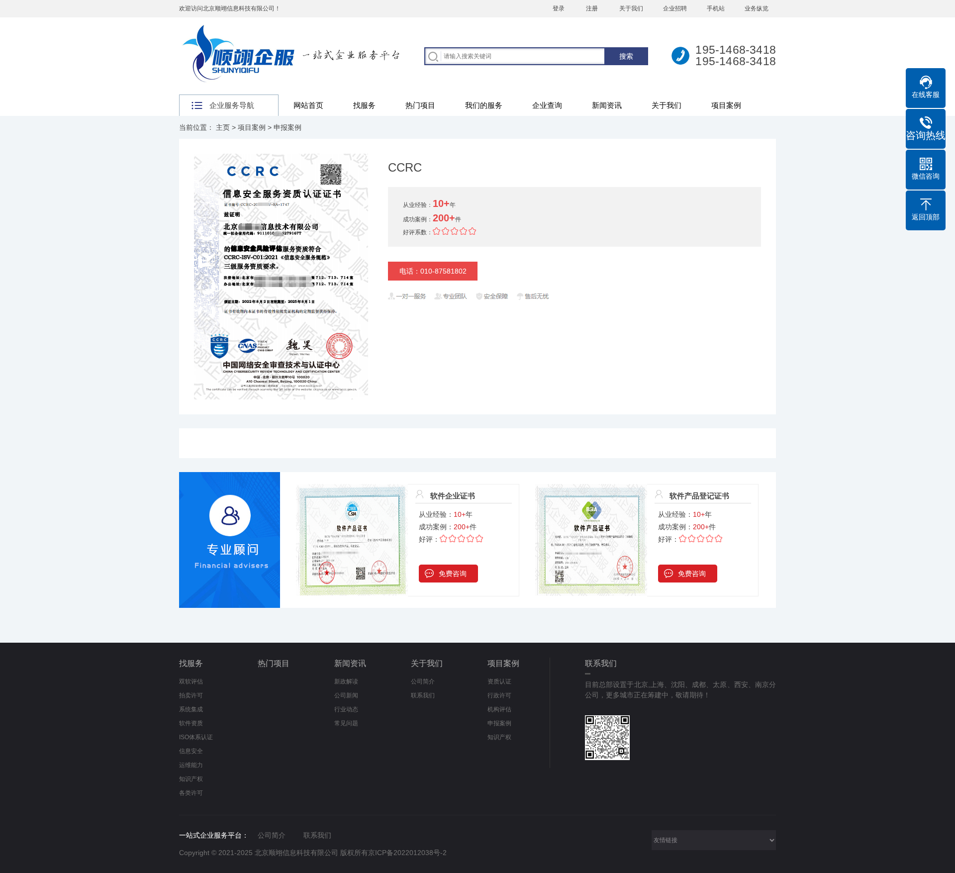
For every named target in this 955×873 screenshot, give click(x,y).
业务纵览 (756, 8)
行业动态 (346, 709)
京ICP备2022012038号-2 (407, 853)
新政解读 (346, 681)
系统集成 (191, 709)
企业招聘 (675, 8)
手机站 (716, 8)
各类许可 (191, 792)
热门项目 (420, 105)
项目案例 (726, 105)
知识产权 (191, 779)
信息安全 (191, 751)
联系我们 (423, 695)
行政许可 (499, 695)
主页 (223, 127)
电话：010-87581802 (433, 271)
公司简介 (423, 681)
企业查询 (547, 105)
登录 (559, 8)
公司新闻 (346, 695)
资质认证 (499, 681)
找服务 (364, 105)
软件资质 (191, 723)
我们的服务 (483, 105)
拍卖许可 (191, 695)
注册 (592, 8)
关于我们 (631, 8)
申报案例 (287, 127)
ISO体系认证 (196, 737)
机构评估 (499, 709)
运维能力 (191, 765)
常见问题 (346, 723)
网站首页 (308, 105)
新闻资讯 (607, 105)
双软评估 (191, 681)
